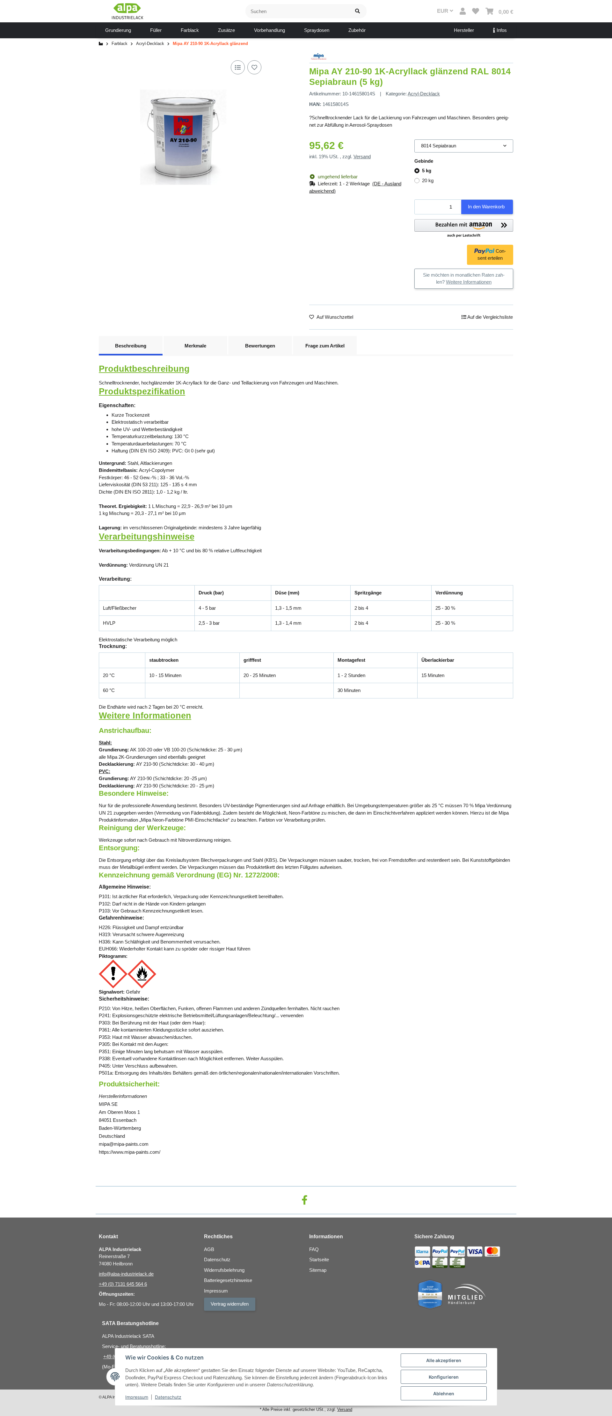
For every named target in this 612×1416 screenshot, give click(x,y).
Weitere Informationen (469, 282)
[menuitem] (118, 30)
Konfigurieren (444, 1377)
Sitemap (317, 1270)
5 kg (426, 170)
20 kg (427, 180)
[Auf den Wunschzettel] (254, 67)
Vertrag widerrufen (230, 1304)
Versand (362, 156)
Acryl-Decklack (424, 93)
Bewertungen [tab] (260, 345)
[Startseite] (101, 44)
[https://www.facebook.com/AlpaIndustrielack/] (304, 1200)
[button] (463, 11)
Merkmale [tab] (195, 345)
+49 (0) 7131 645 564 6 (123, 1284)
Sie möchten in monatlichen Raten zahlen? (464, 278)
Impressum (136, 1397)
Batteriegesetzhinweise (228, 1280)
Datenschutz (168, 1397)
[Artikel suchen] (357, 11)
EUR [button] (443, 11)
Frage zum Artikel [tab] (325, 345)
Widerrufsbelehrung (224, 1270)
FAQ (314, 1249)
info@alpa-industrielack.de (126, 1274)
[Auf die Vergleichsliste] (238, 67)
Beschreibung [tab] (130, 345)
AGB (209, 1249)
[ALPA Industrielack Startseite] (127, 10)
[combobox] (463, 146)
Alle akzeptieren (443, 1360)
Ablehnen (443, 1393)
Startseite (319, 1259)
